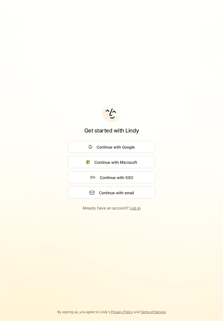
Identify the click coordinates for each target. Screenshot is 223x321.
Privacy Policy (122, 312)
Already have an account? (111, 208)
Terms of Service (153, 312)
